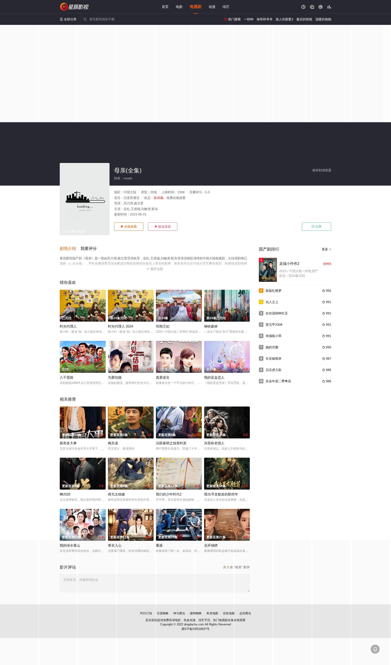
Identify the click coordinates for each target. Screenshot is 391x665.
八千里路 (66, 377)
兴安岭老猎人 (214, 443)
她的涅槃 (272, 347)
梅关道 (113, 443)
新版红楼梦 (273, 290)
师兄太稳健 (116, 494)
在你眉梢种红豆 (277, 313)
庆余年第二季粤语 (278, 381)
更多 (326, 249)
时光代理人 (68, 326)
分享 (317, 226)
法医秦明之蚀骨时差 (171, 443)
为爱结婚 (115, 377)
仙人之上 (272, 302)
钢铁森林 (211, 326)
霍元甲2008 (274, 324)
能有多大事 (68, 443)
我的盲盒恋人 (214, 377)
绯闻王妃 (162, 326)
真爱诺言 (162, 377)
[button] (70, 248)
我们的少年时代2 (168, 494)
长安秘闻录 (273, 358)
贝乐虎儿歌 (273, 370)
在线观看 (129, 226)
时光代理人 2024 (120, 326)
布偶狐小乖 (273, 336)
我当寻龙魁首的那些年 (221, 494)
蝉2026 (65, 494)
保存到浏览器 (321, 170)
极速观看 (163, 226)
